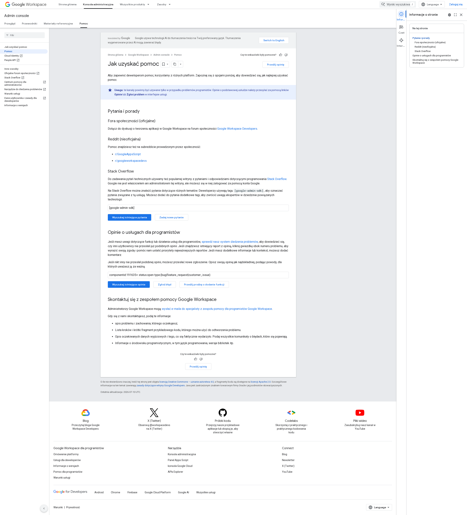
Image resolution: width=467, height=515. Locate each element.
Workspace (36, 4)
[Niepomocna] (286, 55)
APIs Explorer (175, 471)
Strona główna (67, 4)
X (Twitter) (288, 465)
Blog (284, 454)
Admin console (16, 15)
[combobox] (397, 4)
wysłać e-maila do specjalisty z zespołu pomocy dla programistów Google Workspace (217, 309)
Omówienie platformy (66, 454)
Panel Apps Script (178, 460)
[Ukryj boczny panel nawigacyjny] (44, 508)
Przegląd (9, 23)
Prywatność (73, 507)
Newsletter (288, 460)
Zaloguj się (456, 4)
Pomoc (84, 23)
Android (99, 492)
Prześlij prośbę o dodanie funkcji (204, 284)
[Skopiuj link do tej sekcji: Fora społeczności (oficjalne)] (159, 121)
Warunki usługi (61, 477)
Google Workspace (138, 54)
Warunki (58, 507)
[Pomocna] (280, 55)
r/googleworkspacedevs (131, 160)
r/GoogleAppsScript (128, 154)
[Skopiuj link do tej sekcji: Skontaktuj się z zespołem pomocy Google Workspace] (220, 300)
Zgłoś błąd (164, 284)
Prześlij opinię (275, 64)
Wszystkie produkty (132, 4)
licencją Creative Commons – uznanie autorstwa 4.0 (186, 381)
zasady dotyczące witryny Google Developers (160, 385)
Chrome (115, 492)
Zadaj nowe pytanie (171, 217)
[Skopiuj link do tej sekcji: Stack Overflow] (137, 171)
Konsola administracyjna (98, 4)
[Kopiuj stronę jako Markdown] (175, 64)
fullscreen (455, 15)
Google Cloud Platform (158, 492)
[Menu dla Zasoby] (170, 4)
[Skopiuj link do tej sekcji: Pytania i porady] (143, 111)
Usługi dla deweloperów (67, 460)
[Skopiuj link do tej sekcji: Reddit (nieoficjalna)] (144, 139)
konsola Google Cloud (180, 465)
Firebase (132, 492)
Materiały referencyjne (58, 23)
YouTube (287, 471)
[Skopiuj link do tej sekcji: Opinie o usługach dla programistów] (183, 233)
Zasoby (161, 4)
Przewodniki (29, 23)
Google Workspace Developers (237, 128)
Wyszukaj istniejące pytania (129, 217)
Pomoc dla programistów (67, 471)
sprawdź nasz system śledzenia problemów (230, 241)
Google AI (183, 492)
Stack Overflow (276, 179)
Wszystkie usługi (205, 492)
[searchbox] (24, 35)
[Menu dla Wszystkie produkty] (149, 4)
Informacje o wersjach (66, 465)
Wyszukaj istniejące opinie (128, 284)
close (461, 15)
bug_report (449, 15)
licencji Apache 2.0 (261, 381)
